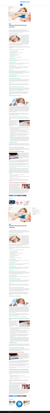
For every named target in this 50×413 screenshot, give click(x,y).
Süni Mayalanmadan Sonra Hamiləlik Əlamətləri (26, 204)
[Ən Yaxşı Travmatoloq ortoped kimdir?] (12, 202)
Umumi (21, 4)
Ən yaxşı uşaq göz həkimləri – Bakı (35, 211)
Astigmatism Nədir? (11, 404)
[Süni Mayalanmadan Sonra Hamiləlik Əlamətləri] (26, 202)
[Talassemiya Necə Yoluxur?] (19, 202)
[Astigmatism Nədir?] (12, 402)
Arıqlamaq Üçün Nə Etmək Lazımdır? (26, 405)
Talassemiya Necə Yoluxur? (19, 204)
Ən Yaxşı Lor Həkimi (18, 407)
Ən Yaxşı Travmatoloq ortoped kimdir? (11, 204)
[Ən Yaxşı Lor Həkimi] (19, 404)
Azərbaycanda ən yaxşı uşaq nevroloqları (36, 210)
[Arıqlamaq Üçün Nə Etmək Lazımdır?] (26, 402)
